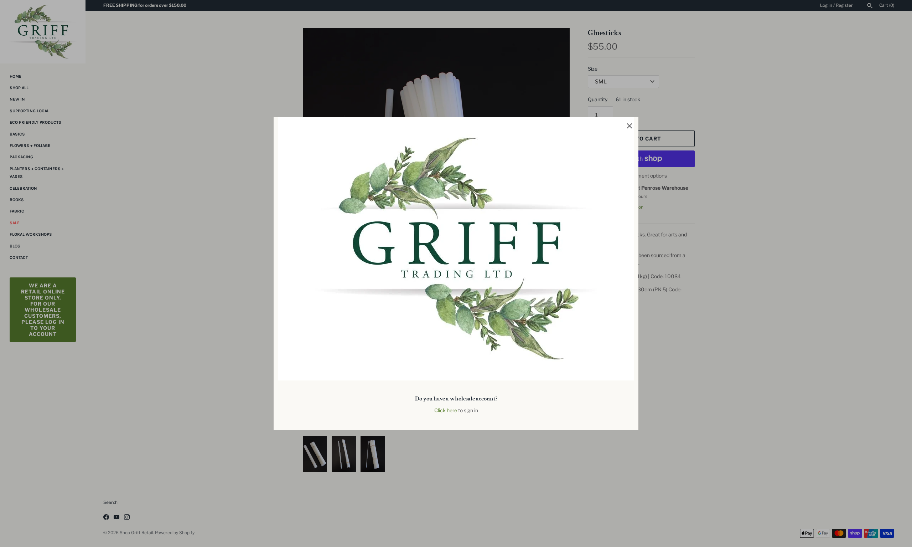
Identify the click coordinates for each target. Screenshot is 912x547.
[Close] (629, 126)
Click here (445, 410)
